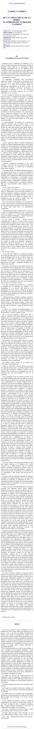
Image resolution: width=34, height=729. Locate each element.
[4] (30, 236)
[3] (12, 75)
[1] (3, 630)
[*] (20, 467)
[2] (20, 63)
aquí (25, 726)
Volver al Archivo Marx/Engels (17, 3)
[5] (5, 373)
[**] (29, 589)
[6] (26, 493)
